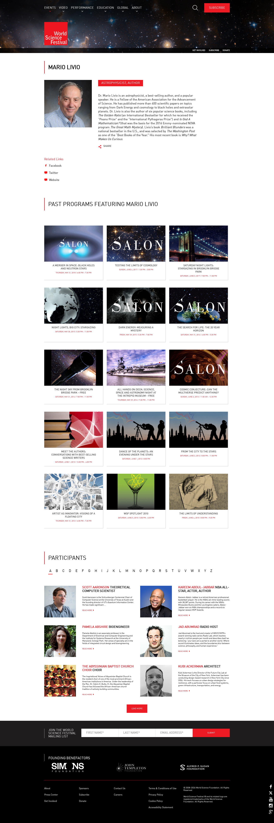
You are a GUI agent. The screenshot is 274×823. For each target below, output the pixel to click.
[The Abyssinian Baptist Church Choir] (60, 681)
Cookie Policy (156, 801)
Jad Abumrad (198, 627)
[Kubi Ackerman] (156, 681)
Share (107, 146)
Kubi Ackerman (199, 666)
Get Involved (50, 801)
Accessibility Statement (161, 807)
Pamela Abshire (105, 627)
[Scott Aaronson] (60, 601)
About (47, 788)
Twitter (53, 172)
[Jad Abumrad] (156, 641)
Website (54, 180)
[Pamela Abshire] (60, 641)
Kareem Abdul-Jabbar (203, 589)
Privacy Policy (156, 795)
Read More (87, 610)
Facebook (55, 165)
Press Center (51, 795)
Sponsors (84, 788)
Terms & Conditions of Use (162, 788)
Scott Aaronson (106, 589)
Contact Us (119, 788)
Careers (118, 795)
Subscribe (217, 7)
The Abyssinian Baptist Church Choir (108, 668)
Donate (82, 801)
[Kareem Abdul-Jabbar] (156, 601)
